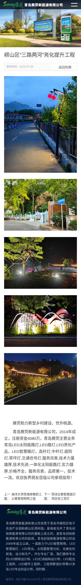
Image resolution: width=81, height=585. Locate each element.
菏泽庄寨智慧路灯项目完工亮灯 (63, 496)
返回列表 (63, 67)
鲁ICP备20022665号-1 (29, 579)
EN (41, 10)
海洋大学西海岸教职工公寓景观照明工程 (26, 496)
